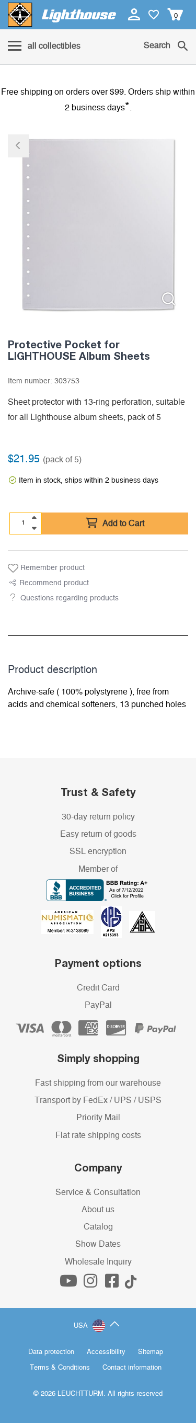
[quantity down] (34, 528)
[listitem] (98, 224)
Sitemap (150, 1352)
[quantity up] (34, 517)
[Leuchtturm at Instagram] (91, 1284)
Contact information (132, 1367)
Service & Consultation (98, 1192)
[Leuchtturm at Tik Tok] (130, 1284)
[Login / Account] (135, 14)
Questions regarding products (69, 598)
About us (98, 1209)
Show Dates (98, 1244)
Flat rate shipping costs (98, 1135)
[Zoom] (168, 299)
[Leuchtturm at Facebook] (113, 1284)
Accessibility (106, 1352)
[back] (18, 145)
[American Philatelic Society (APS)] (115, 921)
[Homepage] (62, 15)
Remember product (51, 568)
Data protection (51, 1352)
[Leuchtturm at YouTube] (69, 1284)
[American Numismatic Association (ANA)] (71, 921)
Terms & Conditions (60, 1367)
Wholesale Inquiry (98, 1262)
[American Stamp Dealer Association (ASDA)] (142, 921)
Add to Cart (122, 523)
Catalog (98, 1227)
